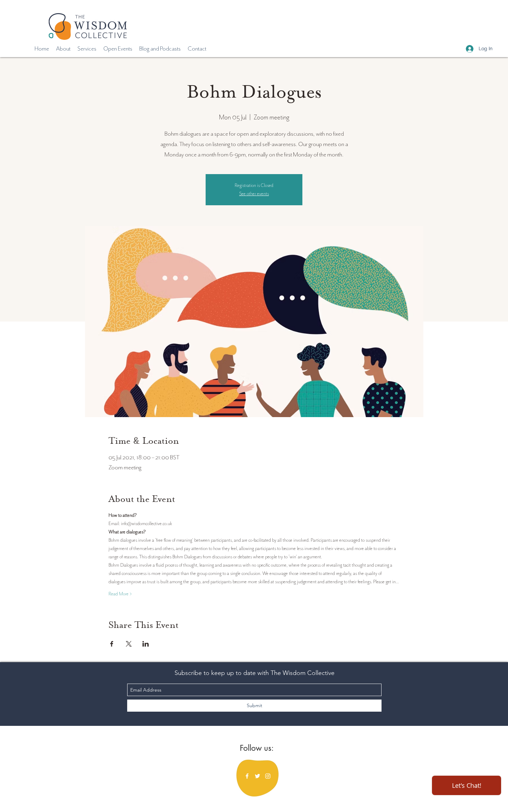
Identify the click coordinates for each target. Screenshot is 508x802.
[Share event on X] (128, 644)
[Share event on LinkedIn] (145, 644)
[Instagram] (267, 776)
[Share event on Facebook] (112, 644)
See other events (254, 194)
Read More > (120, 594)
